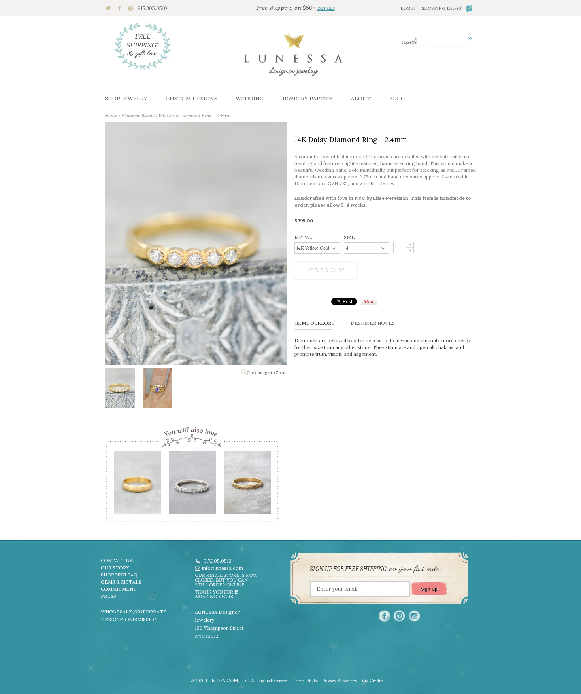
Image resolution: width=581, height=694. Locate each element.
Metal (303, 237)
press (108, 596)
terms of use (305, 681)
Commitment (119, 589)
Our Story (115, 568)
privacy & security (340, 681)
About (361, 98)
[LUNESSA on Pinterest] (399, 616)
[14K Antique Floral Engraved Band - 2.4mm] (246, 485)
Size (349, 237)
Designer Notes (373, 323)
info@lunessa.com (222, 568)
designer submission (129, 619)
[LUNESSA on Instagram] (414, 616)
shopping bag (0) (442, 8)
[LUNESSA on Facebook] (384, 616)
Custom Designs (191, 98)
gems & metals (121, 582)
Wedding (250, 98)
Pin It (369, 301)
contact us (116, 560)
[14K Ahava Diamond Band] (191, 485)
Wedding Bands (138, 115)
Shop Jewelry (126, 98)
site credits (372, 681)
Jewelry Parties (307, 98)
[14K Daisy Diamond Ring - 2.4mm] (119, 389)
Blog (397, 98)
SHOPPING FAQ (119, 575)
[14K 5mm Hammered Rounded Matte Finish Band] (136, 485)
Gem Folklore (314, 323)
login (407, 8)
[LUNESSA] (293, 58)
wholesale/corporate (134, 611)
